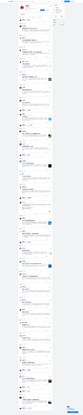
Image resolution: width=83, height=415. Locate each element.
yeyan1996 (24, 49)
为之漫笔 (23, 87)
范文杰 (29, 19)
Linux (31, 408)
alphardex (24, 248)
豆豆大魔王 (24, 25)
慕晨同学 (23, 19)
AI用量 (25, 1)
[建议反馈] (81, 410)
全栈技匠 (23, 360)
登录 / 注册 (72, 412)
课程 (20, 1)
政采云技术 (24, 74)
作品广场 (28, 1)
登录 (72, 1)
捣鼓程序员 (24, 186)
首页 (15, 1)
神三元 (29, 154)
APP (22, 1)
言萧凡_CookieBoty (25, 61)
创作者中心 (66, 1)
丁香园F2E (24, 347)
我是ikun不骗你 (24, 322)
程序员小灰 (24, 286)
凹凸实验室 (24, 160)
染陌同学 (23, 231)
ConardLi (23, 143)
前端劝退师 (24, 131)
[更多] (81, 413)
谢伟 (23, 173)
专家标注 (32, 1)
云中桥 (23, 397)
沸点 (17, 1)
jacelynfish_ (24, 273)
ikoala (29, 391)
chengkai (23, 335)
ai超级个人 (24, 37)
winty (23, 376)
